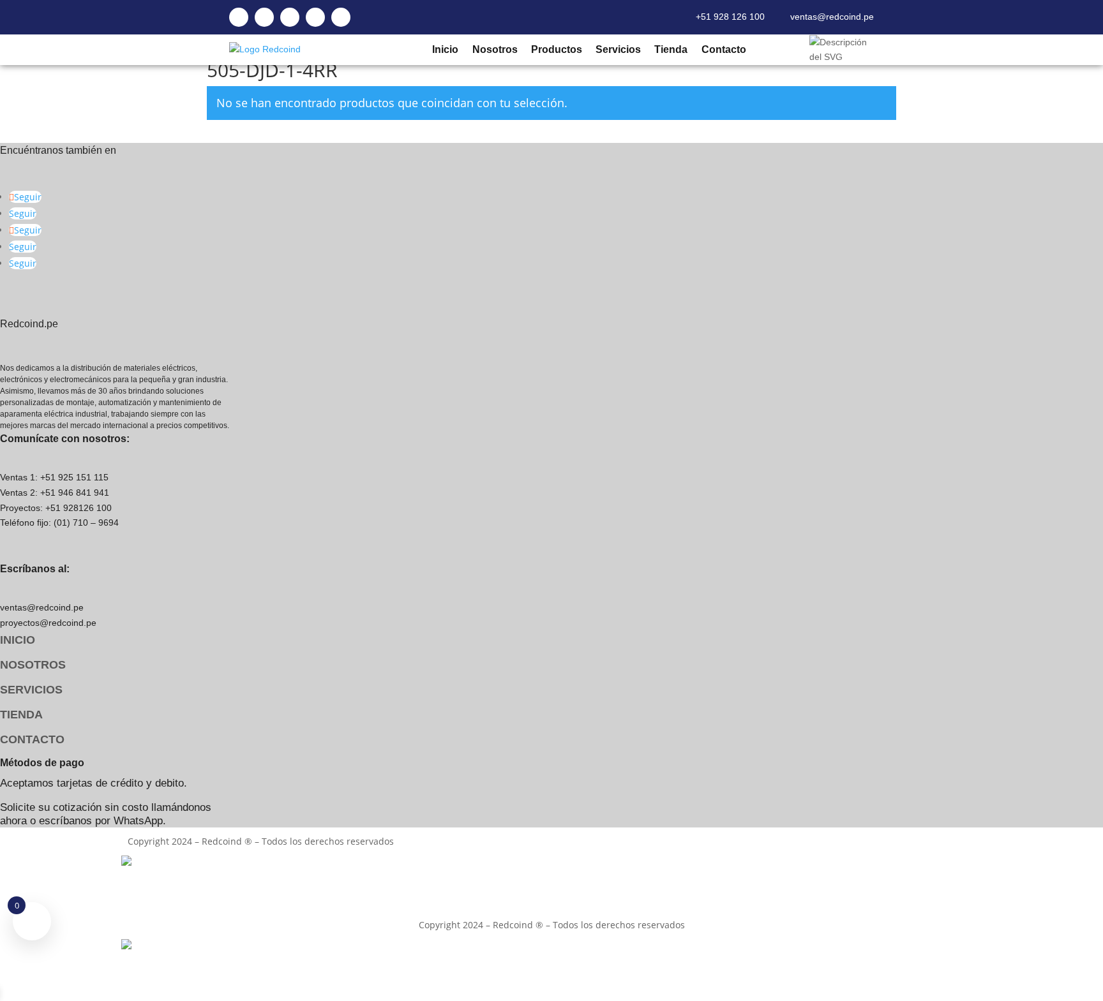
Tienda (670, 49)
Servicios (618, 49)
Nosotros (494, 49)
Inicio (445, 49)
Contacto (723, 49)
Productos (556, 49)
